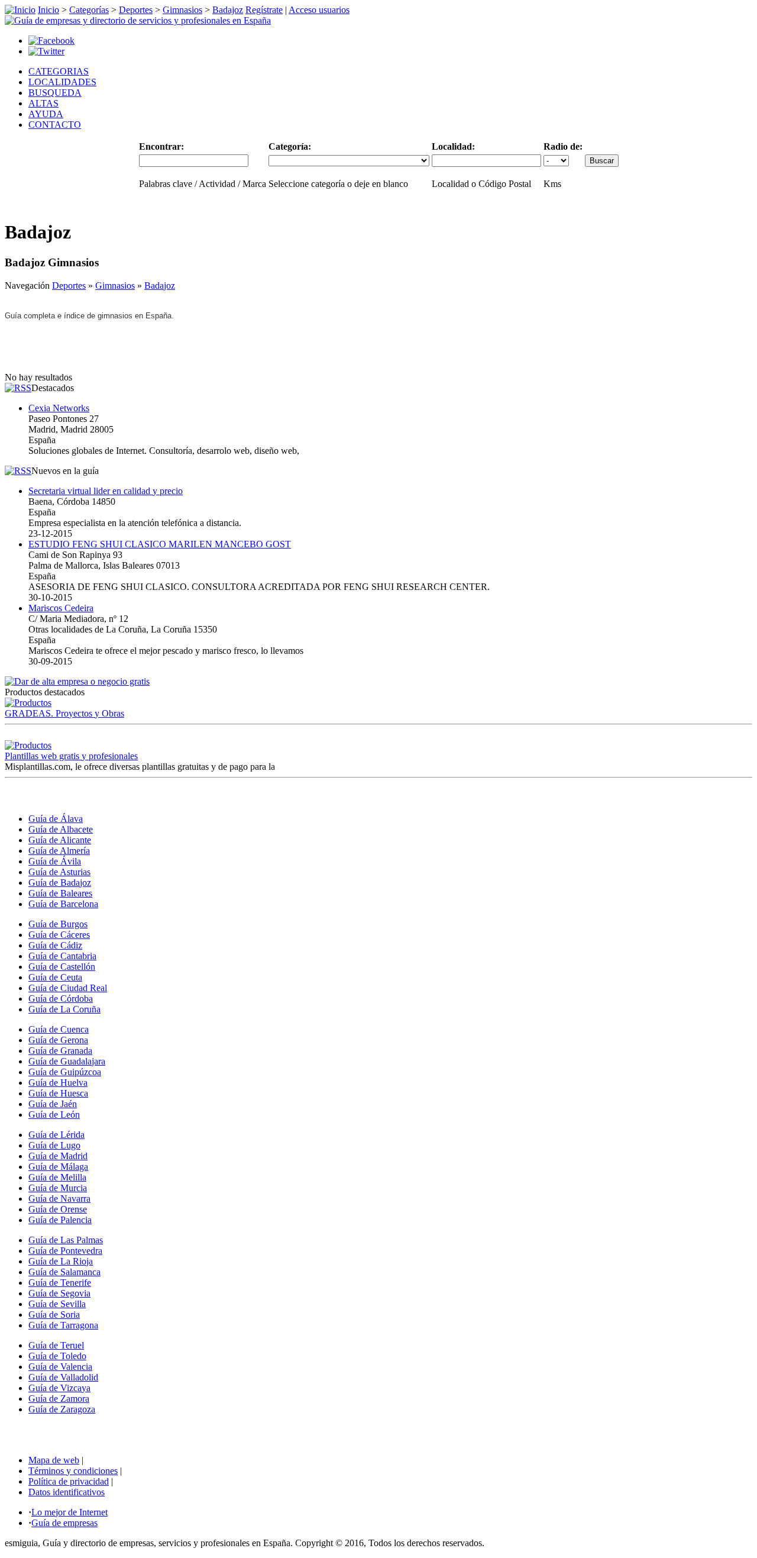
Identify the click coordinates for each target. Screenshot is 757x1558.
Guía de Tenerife (59, 1283)
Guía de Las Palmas (65, 1240)
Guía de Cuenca (58, 1029)
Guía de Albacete (60, 829)
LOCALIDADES (62, 82)
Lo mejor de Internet (69, 1512)
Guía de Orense (57, 1209)
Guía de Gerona (58, 1040)
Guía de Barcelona (63, 904)
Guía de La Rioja (60, 1261)
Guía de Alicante (59, 840)
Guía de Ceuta (55, 977)
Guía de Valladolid (63, 1377)
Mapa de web (53, 1460)
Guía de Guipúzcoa (64, 1072)
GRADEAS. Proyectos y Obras (64, 713)
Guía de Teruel (56, 1345)
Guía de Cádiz (55, 945)
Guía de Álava (55, 819)
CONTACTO (54, 125)
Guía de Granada (60, 1051)
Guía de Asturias (59, 872)
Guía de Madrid (58, 1156)
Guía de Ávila (54, 861)
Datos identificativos (66, 1492)
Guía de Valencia (60, 1367)
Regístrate (264, 10)
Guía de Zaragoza (61, 1409)
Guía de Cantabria (62, 956)
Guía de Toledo (57, 1356)
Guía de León (54, 1114)
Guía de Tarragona (63, 1325)
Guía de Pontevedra (65, 1251)
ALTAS (43, 103)
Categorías (89, 10)
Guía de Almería (59, 851)
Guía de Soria (54, 1314)
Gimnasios (182, 10)
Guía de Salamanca (64, 1272)
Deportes (136, 10)
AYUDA (45, 114)
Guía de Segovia (59, 1293)
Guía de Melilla (57, 1177)
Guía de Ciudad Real (67, 988)
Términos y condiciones (73, 1471)
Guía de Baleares (60, 893)
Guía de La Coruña (64, 1009)
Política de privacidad (68, 1481)
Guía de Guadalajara (66, 1061)
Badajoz (227, 10)
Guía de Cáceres (59, 935)
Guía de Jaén (52, 1104)
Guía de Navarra (59, 1199)
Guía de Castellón (61, 967)
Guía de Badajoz (59, 883)
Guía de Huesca (58, 1093)
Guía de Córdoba (60, 998)
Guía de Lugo (54, 1145)
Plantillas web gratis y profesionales (71, 756)
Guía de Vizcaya (59, 1388)
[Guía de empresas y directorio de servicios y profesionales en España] (138, 20)
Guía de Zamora (58, 1399)
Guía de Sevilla (57, 1304)
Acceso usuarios (319, 10)
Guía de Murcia (57, 1188)
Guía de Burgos (58, 924)
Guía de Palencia (60, 1220)
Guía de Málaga (58, 1167)
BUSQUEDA (55, 93)
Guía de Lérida (56, 1135)
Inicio (48, 10)
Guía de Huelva (58, 1083)
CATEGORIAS (58, 71)
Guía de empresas (64, 1523)
